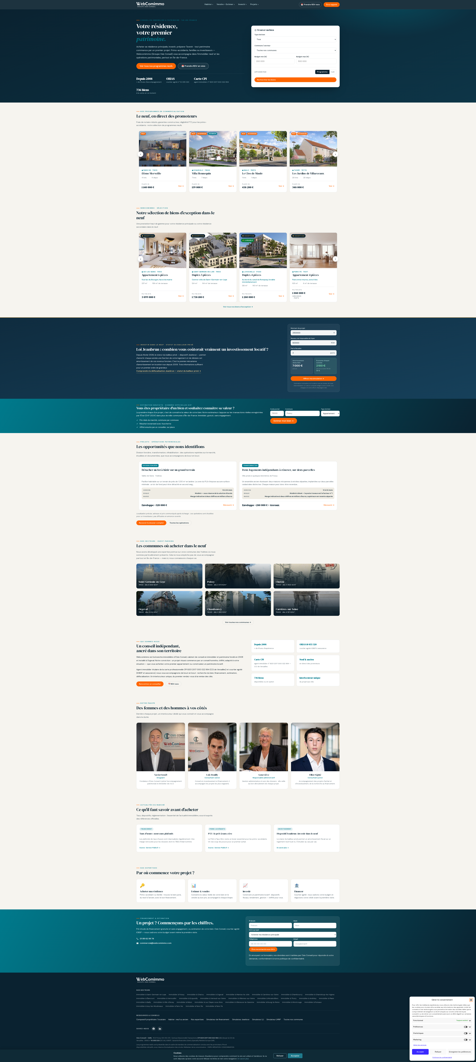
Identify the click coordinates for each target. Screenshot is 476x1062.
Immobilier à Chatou (195, 995)
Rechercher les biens (266, 80)
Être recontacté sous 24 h (263, 949)
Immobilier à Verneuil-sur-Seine (213, 998)
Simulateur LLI (258, 1019)
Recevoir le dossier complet (151, 523)
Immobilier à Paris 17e (214, 1006)
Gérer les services (419, 1045)
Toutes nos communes (293, 1019)
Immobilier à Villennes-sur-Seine (242, 998)
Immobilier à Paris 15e (194, 1006)
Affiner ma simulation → (313, 378)
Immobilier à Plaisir (326, 998)
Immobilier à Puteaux (313, 1002)
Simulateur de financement (217, 1019)
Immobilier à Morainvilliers (267, 998)
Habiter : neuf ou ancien (178, 1019)
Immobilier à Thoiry (288, 998)
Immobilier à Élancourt (145, 998)
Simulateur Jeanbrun (240, 1019)
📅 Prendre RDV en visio (193, 66)
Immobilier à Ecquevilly (188, 998)
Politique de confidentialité (442, 1057)
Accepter (420, 1052)
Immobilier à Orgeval (215, 995)
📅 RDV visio (173, 684)
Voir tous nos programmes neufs (156, 66)
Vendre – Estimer (226, 4)
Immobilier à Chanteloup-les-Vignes (319, 995)
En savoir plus (243, 1059)
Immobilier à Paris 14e (174, 1006)
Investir (242, 4)
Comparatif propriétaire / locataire (151, 1019)
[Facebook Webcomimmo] (153, 1028)
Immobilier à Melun (184, 1002)
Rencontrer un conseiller (150, 684)
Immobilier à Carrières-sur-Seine (265, 995)
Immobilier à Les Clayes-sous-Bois (209, 1002)
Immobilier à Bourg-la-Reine (268, 1002)
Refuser (438, 1052)
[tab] (322, 72)
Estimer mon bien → (284, 420)
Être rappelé (331, 4)
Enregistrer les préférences (460, 1052)
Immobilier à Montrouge (292, 1002)
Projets (254, 4)
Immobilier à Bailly (143, 1002)
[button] (471, 1000)
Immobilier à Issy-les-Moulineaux (149, 1006)
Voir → (181, 186)
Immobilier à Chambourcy (291, 995)
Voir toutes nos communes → (238, 622)
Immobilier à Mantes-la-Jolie (237, 995)
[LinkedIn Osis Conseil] (160, 1028)
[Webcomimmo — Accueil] (150, 4)
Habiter (209, 4)
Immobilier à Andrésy (307, 998)
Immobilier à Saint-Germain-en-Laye (151, 995)
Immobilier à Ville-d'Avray (164, 1002)
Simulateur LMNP (274, 1019)
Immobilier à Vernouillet (166, 998)
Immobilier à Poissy (176, 995)
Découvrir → (228, 505)
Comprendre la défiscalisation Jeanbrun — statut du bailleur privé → (168, 371)
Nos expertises (197, 1019)
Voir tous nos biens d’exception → (238, 307)
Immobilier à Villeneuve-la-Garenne (239, 1002)
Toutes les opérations (179, 523)
